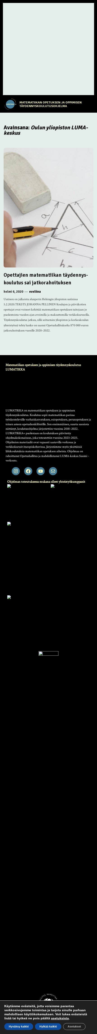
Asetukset (74, 1026)
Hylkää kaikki (48, 1026)
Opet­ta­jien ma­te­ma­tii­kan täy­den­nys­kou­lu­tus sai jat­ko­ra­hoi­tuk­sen (46, 279)
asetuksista (60, 1018)
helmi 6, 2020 (13, 292)
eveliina (35, 292)
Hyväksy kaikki (19, 1026)
